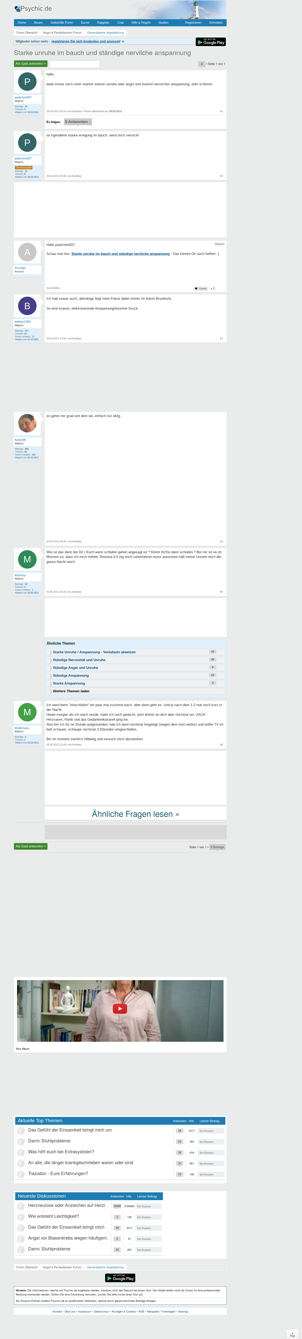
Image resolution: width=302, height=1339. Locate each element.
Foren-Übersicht (27, 1267)
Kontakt (57, 1311)
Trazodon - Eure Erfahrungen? (58, 1173)
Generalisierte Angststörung (105, 1267)
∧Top (292, 1334)
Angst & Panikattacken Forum (62, 1267)
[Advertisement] (136, 777)
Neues (38, 22)
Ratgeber (103, 22)
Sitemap (183, 1311)
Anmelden (216, 22)
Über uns (70, 1311)
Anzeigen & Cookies (124, 1311)
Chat (120, 22)
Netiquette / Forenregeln (161, 1311)
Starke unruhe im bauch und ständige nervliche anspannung (102, 52)
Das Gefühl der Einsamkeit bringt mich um (70, 1129)
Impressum (84, 1311)
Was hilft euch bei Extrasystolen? (61, 1151)
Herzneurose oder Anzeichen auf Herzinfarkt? (73, 1205)
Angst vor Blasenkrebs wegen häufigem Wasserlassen (82, 1237)
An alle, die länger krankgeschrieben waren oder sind (80, 1162)
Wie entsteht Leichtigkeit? (53, 1216)
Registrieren (193, 22)
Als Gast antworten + (31, 63)
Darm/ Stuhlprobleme (49, 1140)
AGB (141, 1311)
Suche (85, 22)
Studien (163, 22)
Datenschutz (101, 1311)
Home (22, 22)
